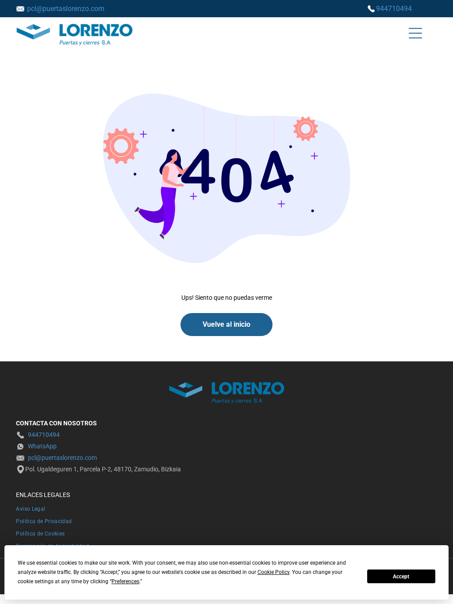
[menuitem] (226, 508)
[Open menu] (415, 33)
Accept (401, 576)
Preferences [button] (125, 581)
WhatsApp (42, 446)
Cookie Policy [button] (273, 572)
